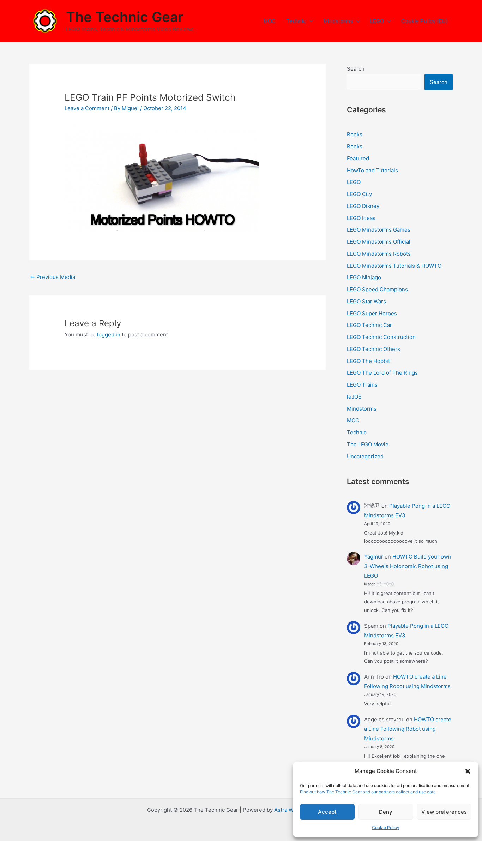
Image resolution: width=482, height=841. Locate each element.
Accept (327, 812)
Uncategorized (365, 456)
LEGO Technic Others (373, 349)
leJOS (354, 396)
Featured (358, 158)
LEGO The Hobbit (368, 361)
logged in (108, 334)
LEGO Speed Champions (377, 289)
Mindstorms (338, 21)
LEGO (377, 21)
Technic (296, 21)
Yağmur (373, 556)
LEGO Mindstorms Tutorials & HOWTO (394, 265)
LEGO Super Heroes (372, 313)
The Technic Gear (124, 16)
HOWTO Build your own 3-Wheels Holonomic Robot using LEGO (407, 566)
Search (355, 68)
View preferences (444, 812)
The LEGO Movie (367, 444)
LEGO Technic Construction (381, 337)
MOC (269, 21)
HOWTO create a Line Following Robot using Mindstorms (407, 729)
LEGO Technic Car (369, 325)
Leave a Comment (87, 108)
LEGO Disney (363, 206)
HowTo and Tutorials (372, 170)
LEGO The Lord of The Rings (382, 372)
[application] (309, 21)
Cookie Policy (385, 827)
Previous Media (52, 277)
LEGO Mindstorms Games (378, 229)
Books (354, 134)
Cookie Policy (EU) (424, 21)
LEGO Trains (362, 384)
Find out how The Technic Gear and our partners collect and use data (368, 791)
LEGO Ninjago (364, 277)
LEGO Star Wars (366, 301)
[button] (467, 771)
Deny (385, 812)
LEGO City (359, 194)
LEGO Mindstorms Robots (379, 253)
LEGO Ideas (361, 218)
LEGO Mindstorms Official (378, 241)
